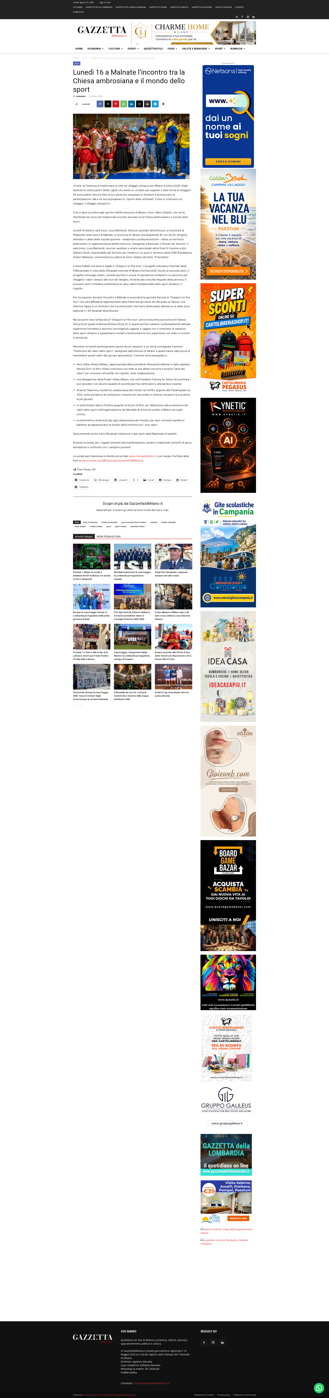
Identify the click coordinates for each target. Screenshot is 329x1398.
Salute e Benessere (194, 48)
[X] (108, 104)
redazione (81, 96)
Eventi (132, 48)
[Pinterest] (115, 104)
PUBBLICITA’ (78, 12)
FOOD (171, 48)
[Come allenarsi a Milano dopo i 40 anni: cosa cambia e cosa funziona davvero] (173, 596)
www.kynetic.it (130, 1394)
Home (79, 48)
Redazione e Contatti (204, 1394)
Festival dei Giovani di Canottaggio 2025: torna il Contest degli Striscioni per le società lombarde (90, 696)
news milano (80, 526)
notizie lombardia (109, 522)
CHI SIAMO (78, 7)
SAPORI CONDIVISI (223, 7)
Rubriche (236, 48)
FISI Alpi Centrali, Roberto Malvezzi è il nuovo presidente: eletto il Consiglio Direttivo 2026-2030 (132, 615)
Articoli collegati (84, 536)
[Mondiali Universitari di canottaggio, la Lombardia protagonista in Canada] (132, 556)
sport (108, 526)
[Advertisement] (228, 1285)
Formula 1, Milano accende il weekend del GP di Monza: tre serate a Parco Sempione (91, 575)
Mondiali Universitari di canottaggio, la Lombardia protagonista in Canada (132, 575)
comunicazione (103, 1394)
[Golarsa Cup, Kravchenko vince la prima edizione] (173, 677)
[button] (237, 16)
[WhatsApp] (123, 104)
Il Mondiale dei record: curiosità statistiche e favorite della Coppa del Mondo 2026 (131, 696)
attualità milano (137, 526)
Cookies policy (129, 1372)
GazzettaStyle (153, 48)
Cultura (114, 48)
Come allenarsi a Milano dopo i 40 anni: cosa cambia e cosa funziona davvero (172, 615)
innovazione (89, 1394)
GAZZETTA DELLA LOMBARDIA (99, 7)
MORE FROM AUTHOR (109, 536)
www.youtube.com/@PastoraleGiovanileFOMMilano (111, 460)
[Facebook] (242, 16)
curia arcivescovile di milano (133, 522)
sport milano (121, 526)
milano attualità (168, 522)
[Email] (139, 104)
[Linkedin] (253, 16)
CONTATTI (239, 7)
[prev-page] (75, 706)
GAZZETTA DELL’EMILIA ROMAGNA (131, 7)
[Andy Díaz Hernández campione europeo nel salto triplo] (173, 556)
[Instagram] (247, 16)
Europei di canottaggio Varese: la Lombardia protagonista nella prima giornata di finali (91, 615)
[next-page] (80, 706)
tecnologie (117, 1394)
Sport (219, 48)
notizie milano (96, 526)
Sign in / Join (105, 2)
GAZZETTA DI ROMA (158, 7)
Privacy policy (223, 1394)
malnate (153, 522)
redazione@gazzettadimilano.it (151, 1383)
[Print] (147, 104)
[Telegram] (155, 104)
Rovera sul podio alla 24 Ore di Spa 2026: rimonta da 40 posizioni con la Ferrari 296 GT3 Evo (173, 655)
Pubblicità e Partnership (244, 1394)
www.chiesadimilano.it (142, 456)
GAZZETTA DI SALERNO (202, 7)
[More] (163, 104)
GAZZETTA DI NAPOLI (179, 7)
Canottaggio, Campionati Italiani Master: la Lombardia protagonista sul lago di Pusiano (132, 655)
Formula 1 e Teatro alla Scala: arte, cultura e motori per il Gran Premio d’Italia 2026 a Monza (90, 655)
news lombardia (90, 522)
